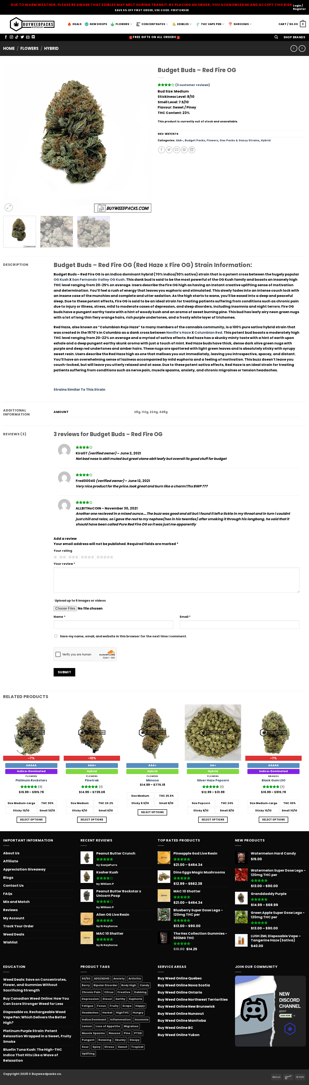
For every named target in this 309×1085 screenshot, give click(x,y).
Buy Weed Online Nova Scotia (184, 985)
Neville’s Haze (178, 332)
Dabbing (140, 992)
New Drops (98, 24)
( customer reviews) (192, 85)
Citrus (109, 992)
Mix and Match (16, 901)
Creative (123, 992)
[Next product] (294, 48)
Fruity (114, 1006)
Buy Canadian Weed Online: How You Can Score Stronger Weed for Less (36, 1001)
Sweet (122, 1047)
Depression (90, 999)
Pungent (88, 1040)
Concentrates (153, 24)
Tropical (137, 1047)
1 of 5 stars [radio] (55, 557)
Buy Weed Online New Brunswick (186, 1006)
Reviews (10, 910)
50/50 (86, 978)
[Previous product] (302, 48)
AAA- (179, 140)
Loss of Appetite (108, 1026)
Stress (109, 1047)
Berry (86, 985)
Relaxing (104, 1040)
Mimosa (152, 780)
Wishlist (10, 942)
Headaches (90, 1012)
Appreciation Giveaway (24, 869)
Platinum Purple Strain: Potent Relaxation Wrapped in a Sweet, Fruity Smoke (37, 1036)
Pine (127, 1033)
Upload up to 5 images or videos (80, 600)
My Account (13, 918)
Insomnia (141, 1019)
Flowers (122, 24)
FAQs (7, 893)
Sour (85, 1047)
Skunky (120, 1040)
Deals (77, 24)
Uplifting (88, 1053)
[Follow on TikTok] (16, 37)
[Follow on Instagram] (11, 37)
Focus (101, 1006)
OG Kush (61, 279)
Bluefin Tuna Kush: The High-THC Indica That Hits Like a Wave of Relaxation (32, 1055)
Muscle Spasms (93, 1033)
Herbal (107, 1012)
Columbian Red (208, 332)
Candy (144, 985)
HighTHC (122, 1012)
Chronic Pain (91, 992)
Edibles (183, 24)
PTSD (138, 1033)
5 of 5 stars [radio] (104, 557)
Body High (128, 985)
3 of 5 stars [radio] (72, 557)
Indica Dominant (94, 1019)
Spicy (96, 1047)
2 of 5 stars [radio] (62, 557)
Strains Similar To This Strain (79, 389)
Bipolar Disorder (106, 985)
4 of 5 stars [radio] (86, 557)
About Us (11, 853)
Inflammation (120, 1019)
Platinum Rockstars (31, 780)
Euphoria (135, 999)
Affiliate (10, 861)
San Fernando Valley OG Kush (98, 279)
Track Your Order (18, 926)
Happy (140, 1006)
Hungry (138, 1012)
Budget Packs (195, 140)
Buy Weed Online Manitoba (182, 1020)
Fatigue (87, 1006)
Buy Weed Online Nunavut (181, 1013)
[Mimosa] (152, 732)
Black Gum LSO (273, 780)
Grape (127, 1006)
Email (185, 617)
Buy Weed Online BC (175, 1027)
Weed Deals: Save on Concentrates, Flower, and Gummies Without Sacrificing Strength (35, 985)
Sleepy (134, 1040)
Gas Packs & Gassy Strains (239, 140)
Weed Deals (13, 934)
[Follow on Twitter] (22, 37)
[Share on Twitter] (169, 149)
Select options (31, 819)
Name (60, 617)
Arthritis (134, 978)
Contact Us (13, 885)
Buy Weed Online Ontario (180, 992)
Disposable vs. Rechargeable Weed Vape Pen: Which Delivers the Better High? (34, 1017)
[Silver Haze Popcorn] (213, 732)
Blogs (8, 877)
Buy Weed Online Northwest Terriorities (193, 999)
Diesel (107, 999)
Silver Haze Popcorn (213, 780)
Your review (64, 564)
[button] (276, 37)
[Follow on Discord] (33, 37)
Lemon (87, 1026)
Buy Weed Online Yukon (178, 1034)
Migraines (131, 1026)
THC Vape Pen (211, 24)
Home (9, 48)
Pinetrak (92, 780)
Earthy (120, 999)
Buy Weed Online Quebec (180, 978)
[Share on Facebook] (161, 149)
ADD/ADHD (102, 978)
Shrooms (241, 24)
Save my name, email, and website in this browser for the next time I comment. (123, 636)
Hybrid (51, 48)
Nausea (114, 1033)
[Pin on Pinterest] (184, 149)
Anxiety (119, 978)
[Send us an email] (27, 37)
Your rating (63, 551)
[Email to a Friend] (176, 149)
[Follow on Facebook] (6, 37)
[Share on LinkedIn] (191, 149)
